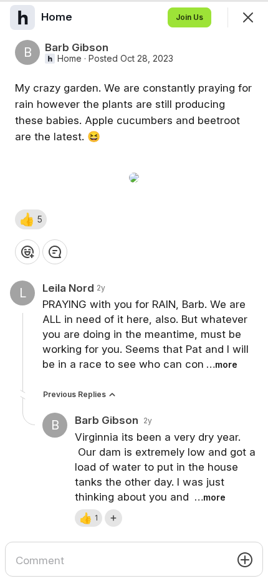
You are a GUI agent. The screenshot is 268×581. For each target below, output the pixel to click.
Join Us (189, 17)
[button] (31, 219)
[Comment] (54, 251)
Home (69, 59)
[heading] (58, 16)
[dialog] (134, 290)
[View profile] (22, 17)
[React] (27, 252)
